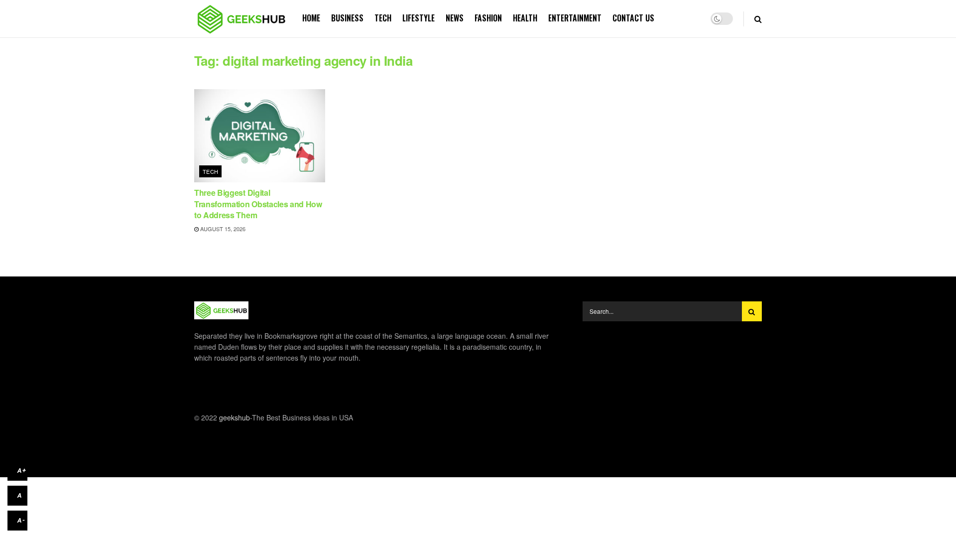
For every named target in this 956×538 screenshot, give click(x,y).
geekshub (234, 417)
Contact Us (633, 18)
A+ (21, 470)
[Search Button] (752, 311)
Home (311, 18)
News (455, 18)
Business (347, 18)
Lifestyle (418, 18)
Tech (382, 18)
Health (525, 18)
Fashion (488, 18)
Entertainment (574, 18)
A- (21, 520)
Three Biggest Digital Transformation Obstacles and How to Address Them (258, 204)
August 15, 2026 (222, 229)
